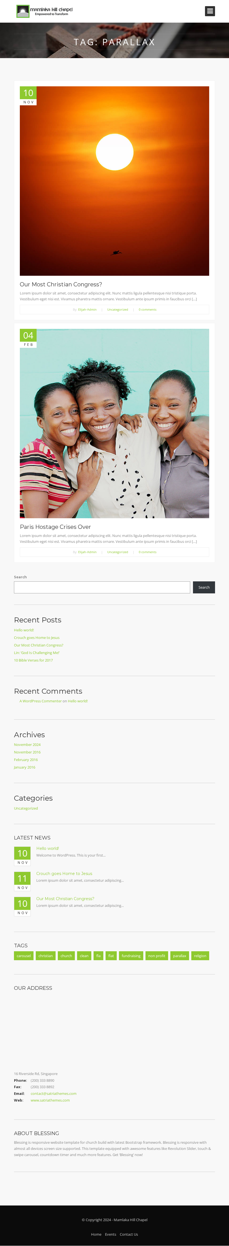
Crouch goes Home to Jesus (36, 637)
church (66, 955)
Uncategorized (117, 309)
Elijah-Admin (87, 309)
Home (96, 1234)
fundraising (131, 955)
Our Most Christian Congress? (61, 284)
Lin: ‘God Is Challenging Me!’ (36, 652)
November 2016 (27, 752)
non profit (156, 955)
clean (84, 955)
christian (46, 955)
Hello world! (24, 629)
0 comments (147, 309)
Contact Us (129, 1234)
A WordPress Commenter (41, 700)
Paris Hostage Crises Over (55, 527)
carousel (24, 955)
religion (200, 955)
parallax (179, 955)
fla (98, 955)
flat (111, 955)
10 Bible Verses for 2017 (33, 660)
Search (20, 576)
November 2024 (27, 744)
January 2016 (24, 767)
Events (110, 1234)
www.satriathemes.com (50, 1100)
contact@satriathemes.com (54, 1093)
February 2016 (26, 759)
